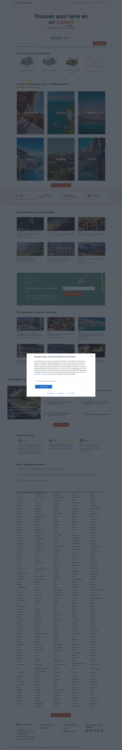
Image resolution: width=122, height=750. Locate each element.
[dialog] (61, 375)
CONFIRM (43, 386)
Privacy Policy (71, 393)
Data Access (61, 393)
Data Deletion (51, 393)
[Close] (92, 357)
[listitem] (61, 381)
